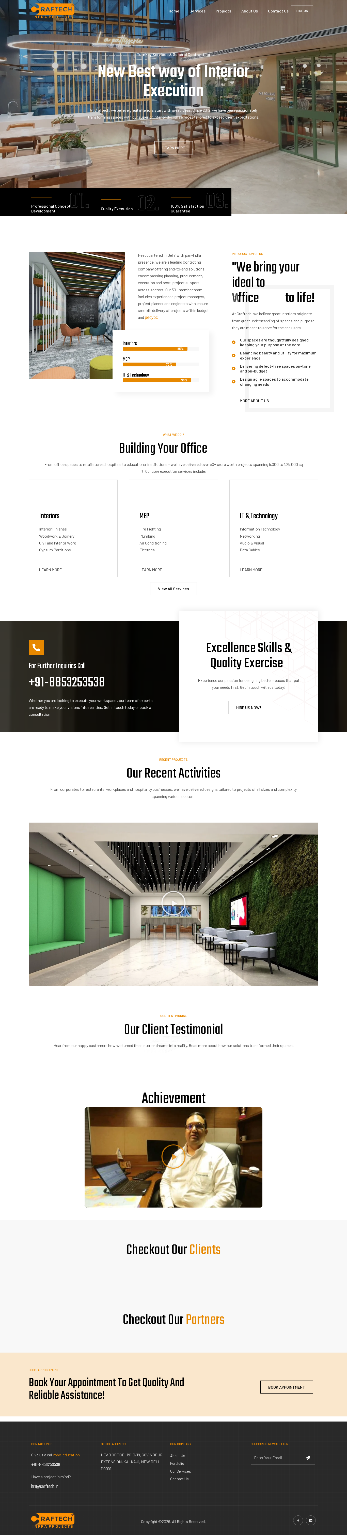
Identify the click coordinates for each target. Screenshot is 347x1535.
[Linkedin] (311, 1520)
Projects (223, 10)
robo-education (66, 1454)
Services (198, 10)
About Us (249, 10)
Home (174, 10)
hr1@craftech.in (44, 1487)
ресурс (151, 317)
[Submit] (308, 1458)
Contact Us (278, 10)
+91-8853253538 (67, 683)
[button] (173, 904)
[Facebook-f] (298, 1520)
